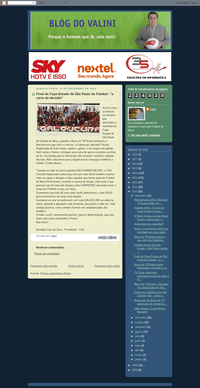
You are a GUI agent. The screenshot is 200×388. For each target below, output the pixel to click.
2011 (135, 187)
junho (138, 341)
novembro (141, 317)
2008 (135, 370)
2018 (135, 154)
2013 (135, 177)
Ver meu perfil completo (145, 135)
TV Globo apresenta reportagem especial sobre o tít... (151, 276)
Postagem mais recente (43, 266)
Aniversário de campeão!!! (149, 224)
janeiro (139, 359)
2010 (135, 191)
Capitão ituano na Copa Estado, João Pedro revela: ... (151, 248)
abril (137, 350)
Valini (153, 109)
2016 (135, 164)
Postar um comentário (46, 253)
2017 (135, 159)
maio (138, 345)
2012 (135, 182)
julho (138, 336)
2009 (135, 365)
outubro (139, 322)
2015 (135, 168)
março (139, 355)
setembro (140, 327)
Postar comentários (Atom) (55, 273)
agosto (139, 331)
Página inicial (75, 266)
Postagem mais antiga (107, 266)
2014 (135, 173)
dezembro (141, 195)
